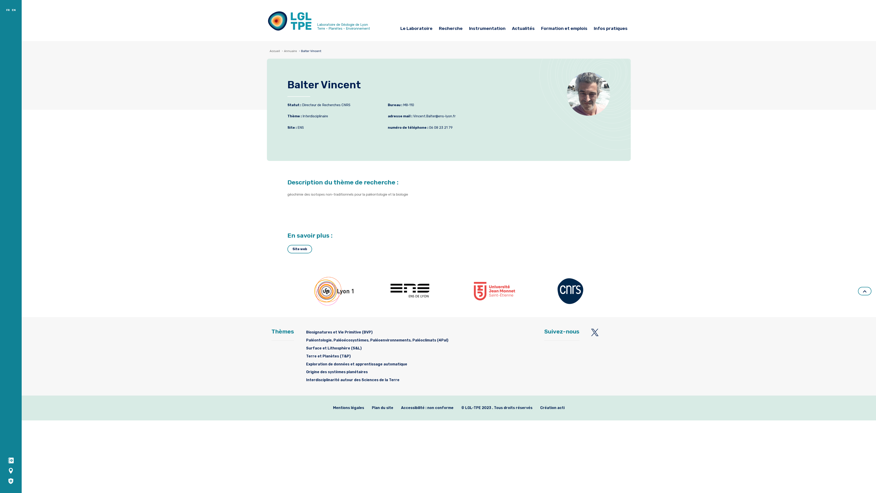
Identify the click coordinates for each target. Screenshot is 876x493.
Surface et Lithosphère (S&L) (334, 348)
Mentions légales (348, 408)
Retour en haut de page (864, 291)
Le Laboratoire (416, 28)
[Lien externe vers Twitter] (595, 332)
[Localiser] (11, 470)
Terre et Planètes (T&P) (328, 356)
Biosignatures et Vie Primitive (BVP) (339, 332)
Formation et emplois (564, 28)
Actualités (523, 28)
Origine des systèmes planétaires (337, 372)
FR (8, 10)
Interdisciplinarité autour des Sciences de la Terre (352, 380)
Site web (299, 249)
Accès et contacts (287, 6)
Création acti (552, 408)
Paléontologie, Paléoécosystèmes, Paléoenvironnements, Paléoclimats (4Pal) (377, 340)
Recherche (451, 28)
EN (14, 10)
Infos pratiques (611, 28)
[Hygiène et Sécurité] (11, 481)
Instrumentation (487, 28)
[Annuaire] (11, 460)
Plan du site (382, 408)
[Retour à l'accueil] (289, 22)
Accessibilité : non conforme (427, 408)
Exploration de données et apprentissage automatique (356, 364)
